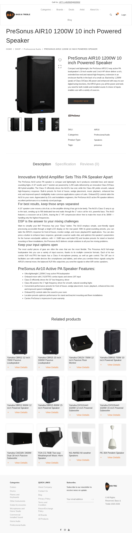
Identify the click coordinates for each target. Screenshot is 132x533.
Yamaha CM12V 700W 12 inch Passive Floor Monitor (81, 360)
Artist (82, 10)
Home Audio (15, 521)
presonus (98, 145)
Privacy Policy (44, 499)
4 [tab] (40, 110)
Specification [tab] (65, 164)
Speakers (98, 140)
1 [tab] (31, 110)
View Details (21, 367)
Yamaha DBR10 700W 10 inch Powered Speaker (112, 358)
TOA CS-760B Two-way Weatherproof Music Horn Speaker (50, 455)
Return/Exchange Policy (45, 509)
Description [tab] (42, 164)
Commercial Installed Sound (16, 516)
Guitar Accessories (18, 505)
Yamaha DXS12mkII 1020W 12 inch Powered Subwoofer (80, 408)
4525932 (76, 2)
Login (123, 15)
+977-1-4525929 (65, 2)
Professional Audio (32, 49)
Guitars (13, 487)
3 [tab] (37, 110)
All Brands (42, 515)
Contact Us (43, 491)
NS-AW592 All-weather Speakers (80, 454)
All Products (43, 519)
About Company (45, 487)
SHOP (18, 49)
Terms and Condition (42, 503)
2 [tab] (34, 110)
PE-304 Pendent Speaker (112, 453)
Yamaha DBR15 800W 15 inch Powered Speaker (50, 406)
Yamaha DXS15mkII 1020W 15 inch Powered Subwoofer (111, 408)
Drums (13, 491)
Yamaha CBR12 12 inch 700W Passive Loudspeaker (18, 360)
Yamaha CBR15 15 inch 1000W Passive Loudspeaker (49, 360)
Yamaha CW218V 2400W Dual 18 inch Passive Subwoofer (19, 455)
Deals (71, 10)
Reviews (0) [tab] (89, 164)
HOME (9, 49)
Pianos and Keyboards (14, 495)
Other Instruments (17, 501)
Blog (70, 20)
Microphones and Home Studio (17, 509)
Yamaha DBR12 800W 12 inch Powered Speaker (19, 406)
